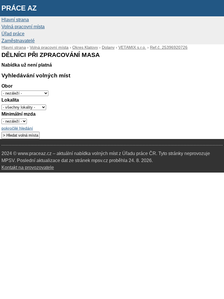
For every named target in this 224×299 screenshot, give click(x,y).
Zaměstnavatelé (18, 40)
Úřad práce (12, 33)
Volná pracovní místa (23, 26)
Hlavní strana (15, 19)
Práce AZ (19, 8)
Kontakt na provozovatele (27, 167)
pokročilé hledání (17, 128)
